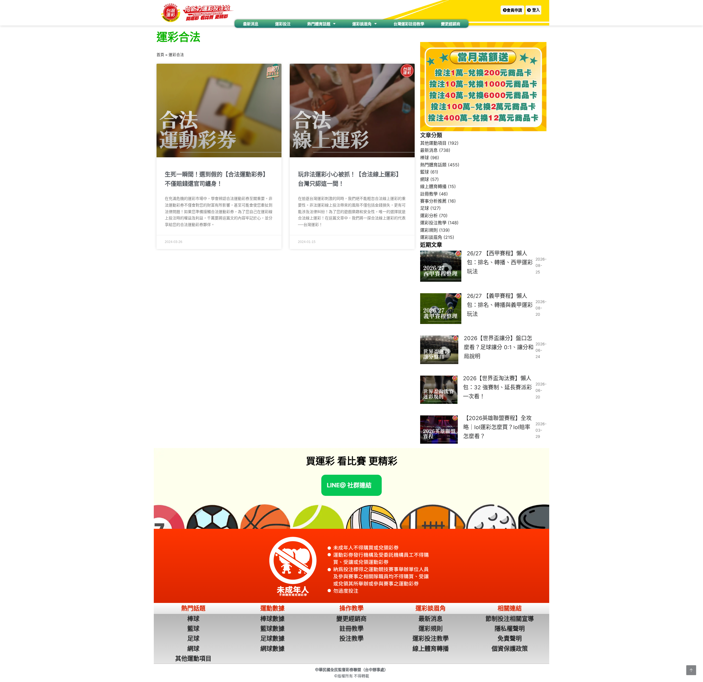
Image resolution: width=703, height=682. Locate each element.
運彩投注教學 (433, 222)
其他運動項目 (433, 143)
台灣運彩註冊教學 (409, 24)
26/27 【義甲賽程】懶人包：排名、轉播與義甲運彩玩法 (500, 305)
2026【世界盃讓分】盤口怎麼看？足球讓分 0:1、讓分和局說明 (499, 347)
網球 (424, 179)
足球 (424, 208)
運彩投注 (283, 24)
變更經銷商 (450, 24)
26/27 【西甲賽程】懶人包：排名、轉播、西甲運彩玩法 (500, 262)
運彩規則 (429, 230)
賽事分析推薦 (433, 201)
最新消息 (250, 24)
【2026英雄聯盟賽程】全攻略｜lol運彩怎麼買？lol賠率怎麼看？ (497, 427)
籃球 (424, 172)
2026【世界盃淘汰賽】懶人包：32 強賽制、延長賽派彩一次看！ (497, 387)
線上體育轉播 (433, 186)
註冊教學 (429, 194)
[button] (512, 10)
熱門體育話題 (318, 24)
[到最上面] (691, 670)
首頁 (160, 55)
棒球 (424, 157)
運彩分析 (429, 215)
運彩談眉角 (362, 24)
